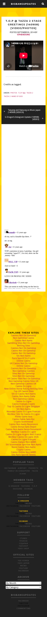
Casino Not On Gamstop (23, 350)
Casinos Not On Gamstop (23, 335)
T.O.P (34, 486)
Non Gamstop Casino (23, 338)
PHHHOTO (33, 468)
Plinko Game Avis (23, 416)
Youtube (36, 506)
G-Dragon (14, 486)
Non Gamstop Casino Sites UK (23, 381)
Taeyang (25, 486)
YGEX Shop (23, 548)
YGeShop (23, 546)
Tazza (35, 471)
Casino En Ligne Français (23, 439)
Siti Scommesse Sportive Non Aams (23, 444)
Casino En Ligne (23, 386)
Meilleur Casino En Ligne (23, 432)
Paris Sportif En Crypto (23, 358)
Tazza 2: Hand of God (13, 96)
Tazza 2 (30, 93)
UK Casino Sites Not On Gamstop (23, 378)
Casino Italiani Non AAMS (23, 442)
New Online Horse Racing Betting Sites (23, 388)
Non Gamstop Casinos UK (23, 383)
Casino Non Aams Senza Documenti (23, 429)
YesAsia (23, 541)
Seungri (28, 489)
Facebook (25, 506)
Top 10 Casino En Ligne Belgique (23, 406)
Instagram (10, 468)
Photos (13, 93)
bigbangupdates (23, 4)
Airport (22, 468)
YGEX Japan (23, 563)
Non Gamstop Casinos (24, 371)
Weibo (29, 503)
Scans (23, 474)
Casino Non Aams (23, 340)
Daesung (17, 489)
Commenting (23, 608)
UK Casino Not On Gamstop (23, 363)
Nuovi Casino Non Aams (23, 447)
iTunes (23, 538)
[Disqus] (23, 193)
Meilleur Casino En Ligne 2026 (23, 437)
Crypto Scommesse (23, 421)
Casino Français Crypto (23, 404)
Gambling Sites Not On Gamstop (23, 343)
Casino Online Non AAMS (23, 452)
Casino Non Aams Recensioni (23, 424)
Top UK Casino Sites (24, 391)
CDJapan (23, 543)
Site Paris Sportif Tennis (23, 454)
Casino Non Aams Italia (23, 396)
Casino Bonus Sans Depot (23, 426)
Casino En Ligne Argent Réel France (23, 434)
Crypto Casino (24, 449)
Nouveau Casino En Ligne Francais (23, 411)
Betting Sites (23, 345)
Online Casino (23, 360)
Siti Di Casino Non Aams (24, 393)
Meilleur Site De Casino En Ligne (23, 414)
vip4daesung (23, 34)
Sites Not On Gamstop (23, 373)
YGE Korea (23, 561)
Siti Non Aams (23, 355)
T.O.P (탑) (22, 93)
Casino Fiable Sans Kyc (23, 419)
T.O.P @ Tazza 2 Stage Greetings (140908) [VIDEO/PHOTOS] (24, 24)
